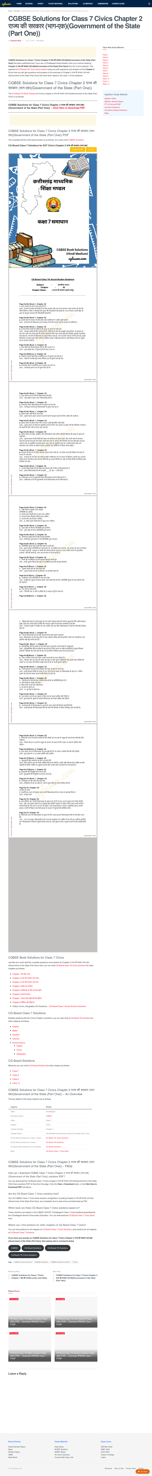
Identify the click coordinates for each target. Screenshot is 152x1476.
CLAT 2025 (105, 1452)
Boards (29, 3)
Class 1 (105, 54)
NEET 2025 (105, 1449)
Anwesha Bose (15, 40)
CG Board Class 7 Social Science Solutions (67, 1006)
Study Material (55, 3)
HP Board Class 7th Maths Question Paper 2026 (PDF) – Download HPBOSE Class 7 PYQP (28, 1355)
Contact (141, 1468)
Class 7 (15, 1071)
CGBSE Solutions (76, 139)
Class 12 (106, 84)
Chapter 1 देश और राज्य (21, 974)
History (19, 1045)
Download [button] (76, 149)
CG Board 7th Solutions (80, 1018)
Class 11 (106, 81)
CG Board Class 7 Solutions (22, 1232)
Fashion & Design (107, 1454)
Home (19, 3)
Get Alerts (143, 1471)
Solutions (73, 3)
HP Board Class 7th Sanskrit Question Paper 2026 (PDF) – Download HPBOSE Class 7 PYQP (75, 1355)
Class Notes (59, 1446)
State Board (12, 1457)
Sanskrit (15, 1034)
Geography (21, 1053)
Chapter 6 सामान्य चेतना (21, 994)
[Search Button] (149, 3)
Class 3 (105, 60)
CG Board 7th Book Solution (24, 93)
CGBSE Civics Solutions (23, 1262)
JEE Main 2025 (106, 1446)
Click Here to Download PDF (69, 107)
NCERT (40, 3)
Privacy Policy (131, 1468)
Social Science (18, 1042)
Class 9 (15, 1079)
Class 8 (15, 1075)
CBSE (10, 1454)
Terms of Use (119, 1468)
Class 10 (16, 1083)
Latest (103, 1457)
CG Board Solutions (37, 1065)
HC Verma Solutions (62, 1454)
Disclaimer (108, 1468)
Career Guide (118, 3)
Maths (14, 1030)
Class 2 (105, 57)
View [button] (90, 149)
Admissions (103, 3)
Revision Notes (14, 1452)
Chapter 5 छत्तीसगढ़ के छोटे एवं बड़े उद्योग (27, 990)
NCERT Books (60, 1452)
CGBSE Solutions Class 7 (60, 1262)
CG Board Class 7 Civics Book (57, 1151)
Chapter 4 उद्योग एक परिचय (22, 986)
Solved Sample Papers (16, 1446)
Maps (106, 113)
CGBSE (49, 1116)
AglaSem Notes (110, 98)
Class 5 (105, 65)
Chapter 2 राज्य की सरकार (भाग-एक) (25, 978)
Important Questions (112, 107)
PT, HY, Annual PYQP (112, 104)
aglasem (6, 3)
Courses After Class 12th (64, 1457)
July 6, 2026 (30, 40)
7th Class (17, 11)
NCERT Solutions (61, 1449)
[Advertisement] (53, 52)
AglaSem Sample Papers (113, 101)
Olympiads (88, 3)
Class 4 (105, 62)
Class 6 (105, 68)
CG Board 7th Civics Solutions (57, 1138)
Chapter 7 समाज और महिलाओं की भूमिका (27, 998)
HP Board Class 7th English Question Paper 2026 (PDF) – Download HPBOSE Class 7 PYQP (28, 1321)
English (15, 1026)
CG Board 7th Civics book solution (32, 69)
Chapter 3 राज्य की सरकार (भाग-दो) (25, 982)
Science (15, 1038)
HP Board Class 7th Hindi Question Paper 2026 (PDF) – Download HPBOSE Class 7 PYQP (74, 1321)
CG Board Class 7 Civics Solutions (57, 1229)
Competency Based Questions (115, 110)
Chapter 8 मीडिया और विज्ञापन (23, 1002)
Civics (19, 1049)
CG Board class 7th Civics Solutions (71, 965)
